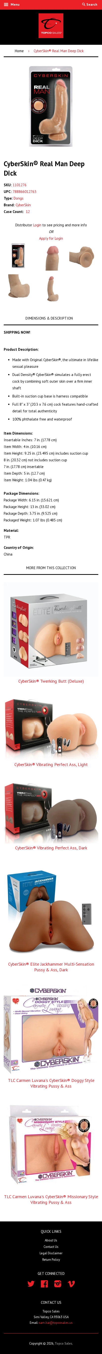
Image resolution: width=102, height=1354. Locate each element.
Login (37, 225)
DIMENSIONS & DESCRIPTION (49, 318)
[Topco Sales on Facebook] (44, 1286)
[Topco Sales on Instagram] (58, 1286)
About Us (51, 1240)
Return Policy (51, 1260)
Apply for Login (51, 238)
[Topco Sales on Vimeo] (71, 1286)
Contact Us (51, 1247)
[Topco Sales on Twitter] (31, 1286)
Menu (15, 4)
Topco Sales (63, 1343)
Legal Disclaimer (51, 1253)
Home (19, 50)
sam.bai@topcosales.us (56, 1323)
